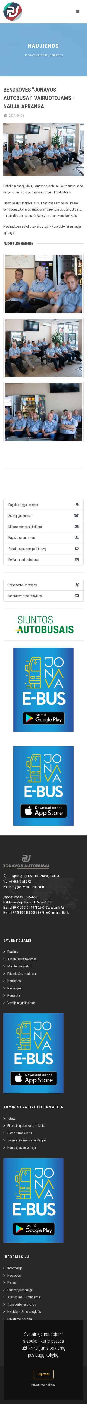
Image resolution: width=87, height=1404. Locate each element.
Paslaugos (14, 988)
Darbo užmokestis (19, 1133)
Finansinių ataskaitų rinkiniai (26, 1126)
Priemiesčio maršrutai (22, 974)
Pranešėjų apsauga (20, 1290)
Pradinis (12, 952)
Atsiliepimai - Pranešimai (24, 1297)
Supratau (44, 1374)
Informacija (15, 1268)
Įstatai (11, 1118)
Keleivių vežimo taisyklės (24, 1312)
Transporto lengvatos (21, 1304)
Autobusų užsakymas (22, 959)
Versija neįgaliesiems (21, 1003)
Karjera (12, 1282)
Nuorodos (14, 1275)
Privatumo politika (43, 1385)
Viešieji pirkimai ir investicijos (26, 1140)
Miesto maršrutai (18, 966)
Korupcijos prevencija (21, 1148)
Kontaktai (14, 995)
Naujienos (14, 981)
